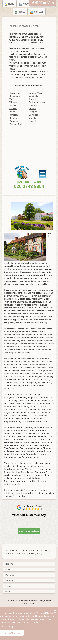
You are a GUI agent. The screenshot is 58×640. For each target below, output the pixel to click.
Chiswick (33, 105)
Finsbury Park (15, 124)
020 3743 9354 (29, 186)
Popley (12, 105)
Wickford (13, 102)
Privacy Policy (35, 553)
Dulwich (32, 121)
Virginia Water (35, 93)
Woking (12, 99)
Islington (33, 111)
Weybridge (34, 96)
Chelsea (13, 108)
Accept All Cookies (12, 633)
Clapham (13, 121)
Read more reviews (29, 531)
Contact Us (42, 550)
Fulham (32, 108)
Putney (12, 111)
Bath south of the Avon (39, 102)
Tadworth (33, 99)
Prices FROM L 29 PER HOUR (20, 550)
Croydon (33, 118)
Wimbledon (34, 115)
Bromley (13, 118)
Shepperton (14, 93)
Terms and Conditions (15, 553)
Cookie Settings (8, 627)
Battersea (13, 115)
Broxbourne (14, 96)
